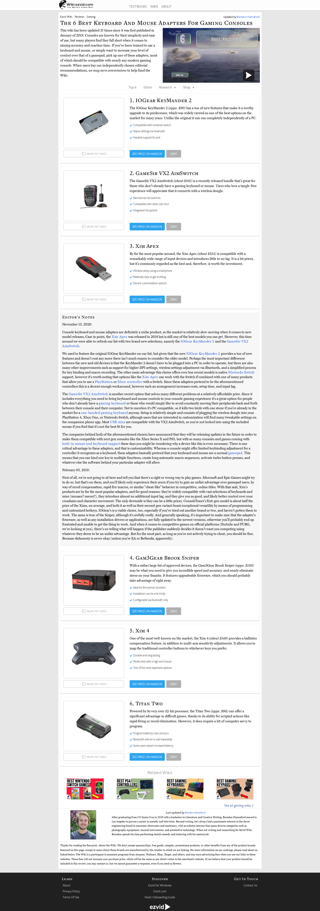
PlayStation (104, 382)
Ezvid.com (160, 891)
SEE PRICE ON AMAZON (147, 154)
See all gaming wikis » (239, 805)
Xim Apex (119, 337)
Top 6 (132, 87)
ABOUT (166, 6)
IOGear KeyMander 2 (198, 341)
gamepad (235, 453)
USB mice (117, 422)
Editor (148, 87)
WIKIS (154, 6)
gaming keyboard (112, 403)
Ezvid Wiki (66, 16)
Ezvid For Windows (160, 885)
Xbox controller (129, 382)
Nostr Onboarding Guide (160, 897)
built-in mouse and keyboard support (91, 444)
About (66, 885)
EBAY (174, 154)
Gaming (91, 16)
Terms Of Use (71, 897)
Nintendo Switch (241, 372)
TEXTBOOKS (138, 6)
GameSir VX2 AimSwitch (89, 394)
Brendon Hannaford (195, 812)
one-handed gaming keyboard (104, 413)
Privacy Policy (71, 891)
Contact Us (250, 885)
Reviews (79, 16)
